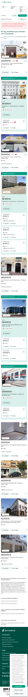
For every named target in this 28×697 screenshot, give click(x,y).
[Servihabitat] (8, 2)
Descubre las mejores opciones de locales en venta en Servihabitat (13, 623)
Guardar (23, 15)
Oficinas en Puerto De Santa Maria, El (9, 603)
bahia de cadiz (14, 7)
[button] (3, 50)
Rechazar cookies (18, 690)
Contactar (6, 72)
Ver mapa (13, 127)
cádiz (4, 7)
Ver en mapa (15, 72)
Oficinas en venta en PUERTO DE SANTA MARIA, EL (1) (12, 613)
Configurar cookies (18, 693)
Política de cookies (19, 682)
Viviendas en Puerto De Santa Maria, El (9, 601)
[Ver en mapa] (10, 128)
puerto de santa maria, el (22, 9)
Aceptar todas (18, 686)
